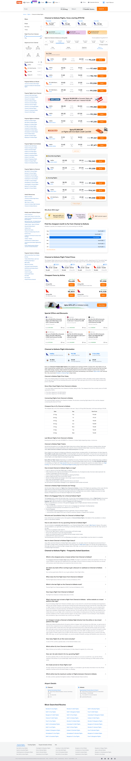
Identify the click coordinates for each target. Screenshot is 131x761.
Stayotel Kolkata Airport (30, 226)
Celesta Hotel (28, 228)
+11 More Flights (76, 203)
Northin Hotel (27, 233)
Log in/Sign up (109, 2)
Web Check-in (93, 525)
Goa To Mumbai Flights (93, 730)
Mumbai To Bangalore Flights (95, 721)
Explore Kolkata (28, 200)
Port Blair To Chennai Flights (31, 180)
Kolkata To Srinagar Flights (30, 160)
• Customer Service (61, 758)
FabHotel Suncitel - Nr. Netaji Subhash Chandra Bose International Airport (33, 222)
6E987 (50, 115)
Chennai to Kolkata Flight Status (32, 198)
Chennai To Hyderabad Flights (31, 110)
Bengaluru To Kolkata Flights (31, 124)
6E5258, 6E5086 (52, 146)
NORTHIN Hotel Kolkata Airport (31, 268)
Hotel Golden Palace (29, 273)
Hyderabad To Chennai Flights (31, 178)
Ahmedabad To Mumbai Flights (74, 733)
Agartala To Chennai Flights (31, 188)
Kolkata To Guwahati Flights (31, 153)
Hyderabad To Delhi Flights (73, 724)
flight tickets (97, 371)
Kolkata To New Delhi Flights (31, 145)
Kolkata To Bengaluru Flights (31, 147)
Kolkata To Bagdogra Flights (31, 159)
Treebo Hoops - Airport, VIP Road (32, 224)
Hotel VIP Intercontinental (30, 279)
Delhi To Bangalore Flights (73, 711)
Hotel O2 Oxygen (28, 271)
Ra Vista (26, 257)
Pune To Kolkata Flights (30, 133)
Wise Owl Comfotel (29, 264)
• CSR (76, 758)
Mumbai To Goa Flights (51, 708)
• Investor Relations (72, 758)
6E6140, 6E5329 (53, 162)
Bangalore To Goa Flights (73, 736)
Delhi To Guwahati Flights (52, 736)
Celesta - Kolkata (28, 238)
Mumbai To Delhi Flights (73, 708)
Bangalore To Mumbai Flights (95, 724)
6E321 (50, 107)
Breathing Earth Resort (29, 260)
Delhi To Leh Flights (50, 727)
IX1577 (50, 84)
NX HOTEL (27, 275)
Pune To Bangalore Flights (94, 736)
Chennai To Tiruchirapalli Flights (31, 106)
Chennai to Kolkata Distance (31, 206)
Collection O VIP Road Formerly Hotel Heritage (33, 236)
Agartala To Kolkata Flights (30, 135)
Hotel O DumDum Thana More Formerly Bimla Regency (33, 219)
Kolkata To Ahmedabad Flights (31, 162)
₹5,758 (73, 353)
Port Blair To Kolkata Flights (30, 126)
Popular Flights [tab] (21, 744)
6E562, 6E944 (53, 191)
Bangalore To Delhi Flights (52, 715)
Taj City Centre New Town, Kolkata (32, 255)
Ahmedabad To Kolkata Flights (31, 131)
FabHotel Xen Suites (29, 229)
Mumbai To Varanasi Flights (94, 727)
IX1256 (50, 91)
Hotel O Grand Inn (28, 214)
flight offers (81, 572)
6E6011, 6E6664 (52, 122)
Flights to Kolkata (28, 196)
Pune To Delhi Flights (93, 711)
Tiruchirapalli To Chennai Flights (31, 184)
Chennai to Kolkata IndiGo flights (32, 83)
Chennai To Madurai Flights (30, 100)
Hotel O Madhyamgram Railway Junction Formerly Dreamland (31, 246)
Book (100, 60)
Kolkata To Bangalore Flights (53, 730)
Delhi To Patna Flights (72, 727)
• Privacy (47, 758)
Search (101, 9)
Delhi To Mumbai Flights (94, 708)
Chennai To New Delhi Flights (31, 95)
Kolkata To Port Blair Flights (30, 151)
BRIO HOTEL (27, 262)
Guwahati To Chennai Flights (31, 175)
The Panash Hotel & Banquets (31, 266)
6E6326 (50, 76)
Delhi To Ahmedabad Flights (53, 724)
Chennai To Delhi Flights (52, 718)
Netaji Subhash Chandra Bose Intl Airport (89, 690)
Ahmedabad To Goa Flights (52, 733)
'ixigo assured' (63, 463)
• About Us (66, 758)
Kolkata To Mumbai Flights (30, 149)
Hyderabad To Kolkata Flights (31, 129)
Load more (76, 151)
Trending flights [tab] (32, 744)
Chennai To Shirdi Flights (30, 112)
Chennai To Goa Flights (30, 99)
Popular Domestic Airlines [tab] (45, 744)
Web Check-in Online (29, 202)
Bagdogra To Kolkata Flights (31, 137)
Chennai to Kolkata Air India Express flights (32, 86)
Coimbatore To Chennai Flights (31, 176)
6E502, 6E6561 (52, 138)
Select (71, 284)
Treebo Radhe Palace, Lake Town (32, 258)
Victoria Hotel (28, 270)
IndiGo (52, 353)
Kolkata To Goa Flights (29, 157)
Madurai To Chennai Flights (30, 186)
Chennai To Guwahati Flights (31, 102)
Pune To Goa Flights (51, 721)
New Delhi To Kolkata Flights (31, 122)
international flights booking (69, 464)
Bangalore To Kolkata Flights (95, 733)
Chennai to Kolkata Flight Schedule (32, 204)
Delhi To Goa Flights (51, 711)
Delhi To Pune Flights (72, 715)
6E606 (50, 69)
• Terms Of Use (51, 758)
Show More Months (51, 249)
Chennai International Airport (54, 690)
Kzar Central (27, 277)
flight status (83, 544)
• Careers (55, 758)
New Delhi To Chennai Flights (31, 171)
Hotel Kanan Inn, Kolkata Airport (32, 240)
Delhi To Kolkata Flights (72, 718)
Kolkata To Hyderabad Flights (31, 155)
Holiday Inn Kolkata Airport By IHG (32, 231)
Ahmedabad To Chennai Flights (31, 182)
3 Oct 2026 (96, 353)
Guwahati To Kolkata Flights (31, 128)
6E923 (51, 60)
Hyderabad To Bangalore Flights (96, 715)
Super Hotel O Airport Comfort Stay (32, 216)
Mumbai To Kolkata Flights (30, 120)
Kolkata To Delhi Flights (93, 718)
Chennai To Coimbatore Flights (31, 97)
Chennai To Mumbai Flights (30, 108)
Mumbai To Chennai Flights (30, 173)
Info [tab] (56, 744)
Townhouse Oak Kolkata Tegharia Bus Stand (33, 243)
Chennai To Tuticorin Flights (31, 104)
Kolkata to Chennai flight (62, 373)
